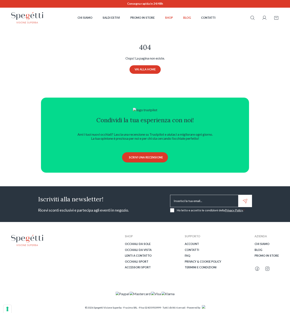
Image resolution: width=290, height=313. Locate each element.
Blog (258, 250)
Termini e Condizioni (201, 267)
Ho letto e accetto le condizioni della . (211, 210)
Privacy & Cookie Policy (203, 261)
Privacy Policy (234, 210)
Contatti (192, 250)
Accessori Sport (138, 267)
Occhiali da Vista (138, 250)
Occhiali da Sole (138, 244)
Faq (187, 255)
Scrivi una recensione (146, 157)
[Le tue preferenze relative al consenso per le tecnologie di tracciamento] (7, 309)
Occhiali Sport (136, 261)
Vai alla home (145, 69)
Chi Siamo (262, 244)
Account (192, 244)
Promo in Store (267, 255)
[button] (252, 18)
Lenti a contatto (138, 255)
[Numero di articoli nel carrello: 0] (276, 18)
